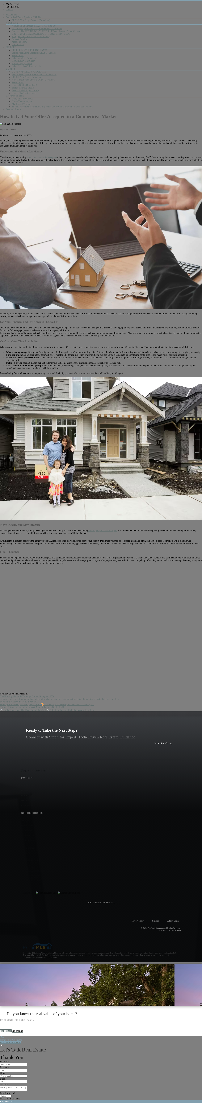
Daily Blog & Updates (22, 98)
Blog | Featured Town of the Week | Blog (31, 36)
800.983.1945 (12, 7)
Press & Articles (19, 39)
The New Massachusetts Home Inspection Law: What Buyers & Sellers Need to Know (52, 106)
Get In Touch (18, 44)
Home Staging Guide (22, 63)
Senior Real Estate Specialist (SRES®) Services (34, 53)
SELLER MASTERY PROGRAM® (29, 50)
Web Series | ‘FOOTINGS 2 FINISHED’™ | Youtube (37, 28)
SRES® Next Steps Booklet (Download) (31, 20)
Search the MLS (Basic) (23, 87)
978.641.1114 (12, 4)
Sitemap (155, 921)
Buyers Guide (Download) (24, 85)
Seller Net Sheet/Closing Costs (26, 66)
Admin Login (173, 921)
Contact (9, 9)
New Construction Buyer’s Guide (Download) (33, 79)
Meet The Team (19, 42)
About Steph (12, 23)
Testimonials (18, 55)
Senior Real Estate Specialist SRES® (23, 17)
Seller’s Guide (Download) (24, 58)
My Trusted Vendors (21, 104)
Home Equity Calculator (23, 61)
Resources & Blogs (15, 95)
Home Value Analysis (22, 101)
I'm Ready (6, 1030)
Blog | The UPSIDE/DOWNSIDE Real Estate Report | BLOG (41, 34)
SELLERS (11, 47)
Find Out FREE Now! (10, 1042)
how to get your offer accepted (102, 530)
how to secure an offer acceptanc (41, 157)
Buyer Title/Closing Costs (24, 93)
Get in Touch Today (163, 743)
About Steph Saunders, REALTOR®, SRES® (34, 26)
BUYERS (11, 68)
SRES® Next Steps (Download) (27, 77)
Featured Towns (13, 109)
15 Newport (11, 14)
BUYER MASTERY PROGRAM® (29, 71)
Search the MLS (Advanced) (25, 90)
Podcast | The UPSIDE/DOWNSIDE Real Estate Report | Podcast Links (46, 31)
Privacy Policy (138, 921)
